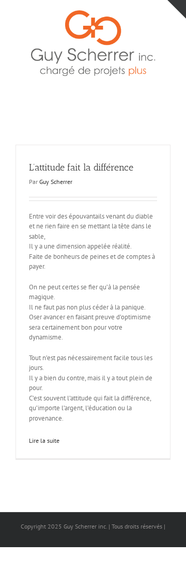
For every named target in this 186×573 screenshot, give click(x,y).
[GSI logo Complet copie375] (93, 13)
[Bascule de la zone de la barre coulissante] (176, 9)
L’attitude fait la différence (81, 167)
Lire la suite (44, 440)
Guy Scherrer (55, 181)
